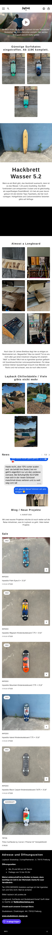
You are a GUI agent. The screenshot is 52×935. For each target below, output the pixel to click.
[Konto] (43, 8)
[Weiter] (49, 454)
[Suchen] (8, 8)
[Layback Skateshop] (26, 9)
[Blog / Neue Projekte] (26, 482)
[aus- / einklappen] (3, 9)
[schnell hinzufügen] (46, 570)
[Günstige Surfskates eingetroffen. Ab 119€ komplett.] (13, 68)
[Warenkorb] (48, 8)
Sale (5, 533)
